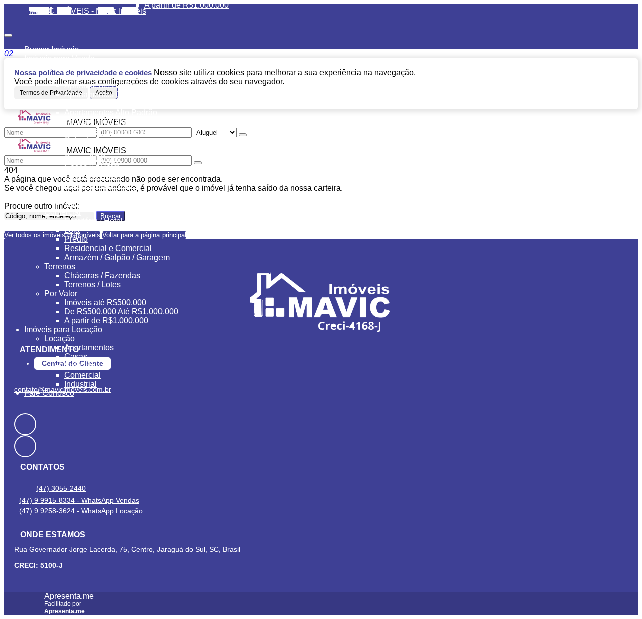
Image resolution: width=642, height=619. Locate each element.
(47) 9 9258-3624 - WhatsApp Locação (81, 511)
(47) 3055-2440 (61, 488)
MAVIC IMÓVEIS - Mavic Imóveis (87, 11)
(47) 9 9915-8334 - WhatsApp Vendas (79, 500)
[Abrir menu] (8, 32)
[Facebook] (321, 424)
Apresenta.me (69, 596)
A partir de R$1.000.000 (186, 5)
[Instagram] (321, 446)
